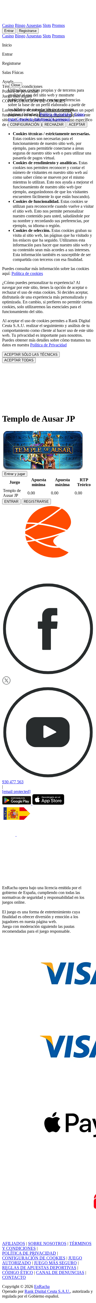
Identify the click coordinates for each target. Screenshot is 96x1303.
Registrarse (28, 31)
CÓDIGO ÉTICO (17, 1272)
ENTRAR (11, 502)
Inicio (7, 45)
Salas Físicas (13, 72)
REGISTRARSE (36, 502)
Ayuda (8, 81)
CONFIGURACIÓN (24, 125)
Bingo (20, 25)
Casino (8, 25)
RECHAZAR (54, 125)
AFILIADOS (13, 1243)
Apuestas (34, 25)
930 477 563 (12, 782)
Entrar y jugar (14, 474)
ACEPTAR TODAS (19, 360)
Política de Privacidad (48, 345)
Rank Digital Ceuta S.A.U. (47, 1291)
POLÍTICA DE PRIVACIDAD (29, 1253)
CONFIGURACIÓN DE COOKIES (33, 1258)
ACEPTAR (77, 125)
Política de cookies (27, 273)
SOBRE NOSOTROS (47, 1243)
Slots (47, 25)
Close (15, 85)
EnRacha (42, 1286)
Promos (58, 25)
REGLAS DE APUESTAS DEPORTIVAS (39, 1267)
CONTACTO (14, 1277)
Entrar (9, 31)
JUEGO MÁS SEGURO (55, 1263)
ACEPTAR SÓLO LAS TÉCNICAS (31, 355)
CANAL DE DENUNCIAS (60, 1272)
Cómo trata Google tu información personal (46, 116)
